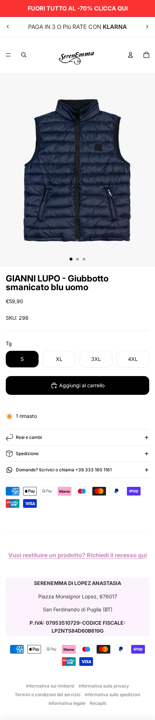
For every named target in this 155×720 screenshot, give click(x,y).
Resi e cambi (29, 437)
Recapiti (98, 703)
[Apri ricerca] (24, 55)
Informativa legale (67, 703)
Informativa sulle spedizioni (112, 694)
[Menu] (8, 55)
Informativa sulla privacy (104, 686)
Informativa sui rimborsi (50, 686)
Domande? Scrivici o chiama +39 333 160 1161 (64, 469)
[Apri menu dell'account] (130, 55)
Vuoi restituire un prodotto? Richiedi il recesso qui (77, 555)
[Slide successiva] (147, 27)
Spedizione (27, 453)
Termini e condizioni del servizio (47, 694)
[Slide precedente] (8, 27)
